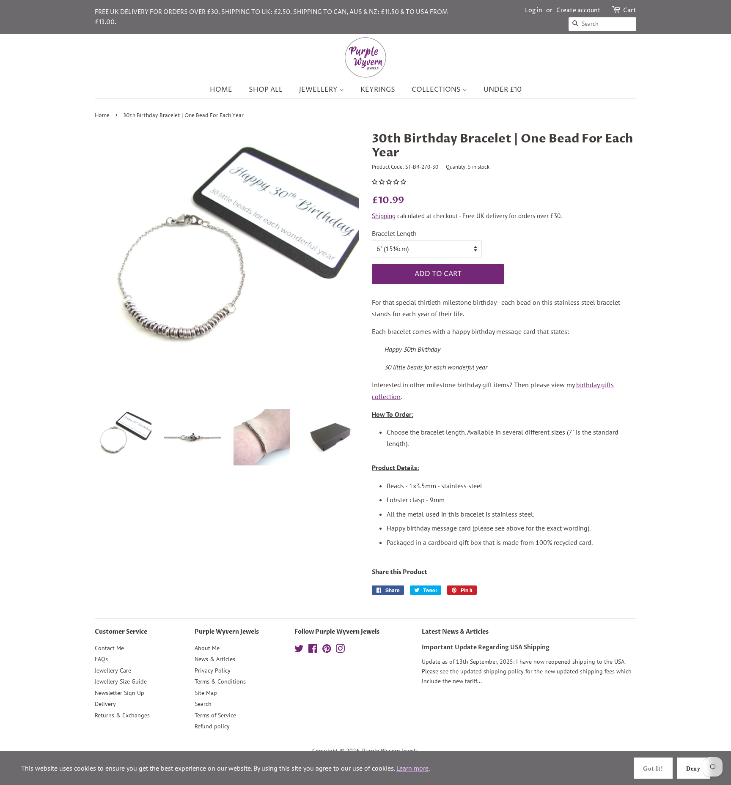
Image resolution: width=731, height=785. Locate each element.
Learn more (412, 768)
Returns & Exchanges (122, 715)
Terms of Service (215, 715)
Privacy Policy (213, 670)
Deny (693, 769)
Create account (578, 10)
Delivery (105, 704)
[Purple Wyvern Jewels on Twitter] (299, 650)
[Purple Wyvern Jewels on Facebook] (313, 650)
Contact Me (109, 648)
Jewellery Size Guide (121, 681)
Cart (629, 10)
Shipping (384, 216)
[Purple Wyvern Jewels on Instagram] (340, 650)
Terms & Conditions (220, 681)
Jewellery (319, 89)
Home (221, 89)
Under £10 (503, 89)
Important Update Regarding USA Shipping (486, 647)
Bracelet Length (394, 233)
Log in (533, 10)
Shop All (266, 89)
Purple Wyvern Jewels (390, 751)
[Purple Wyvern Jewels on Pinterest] (326, 650)
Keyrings (377, 89)
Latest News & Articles (455, 632)
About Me (207, 648)
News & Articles (215, 659)
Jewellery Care (113, 670)
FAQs (101, 659)
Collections (437, 89)
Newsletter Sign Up (119, 693)
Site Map (206, 693)
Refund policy (212, 726)
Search (203, 704)
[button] (389, 182)
